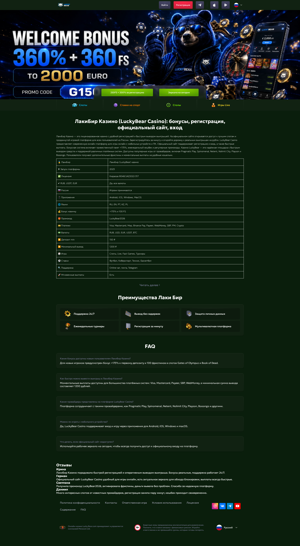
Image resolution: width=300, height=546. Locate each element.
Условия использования (167, 502)
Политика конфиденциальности (80, 502)
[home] (64, 5)
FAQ (83, 509)
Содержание (68, 509)
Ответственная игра (134, 502)
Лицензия (193, 502)
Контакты (111, 502)
